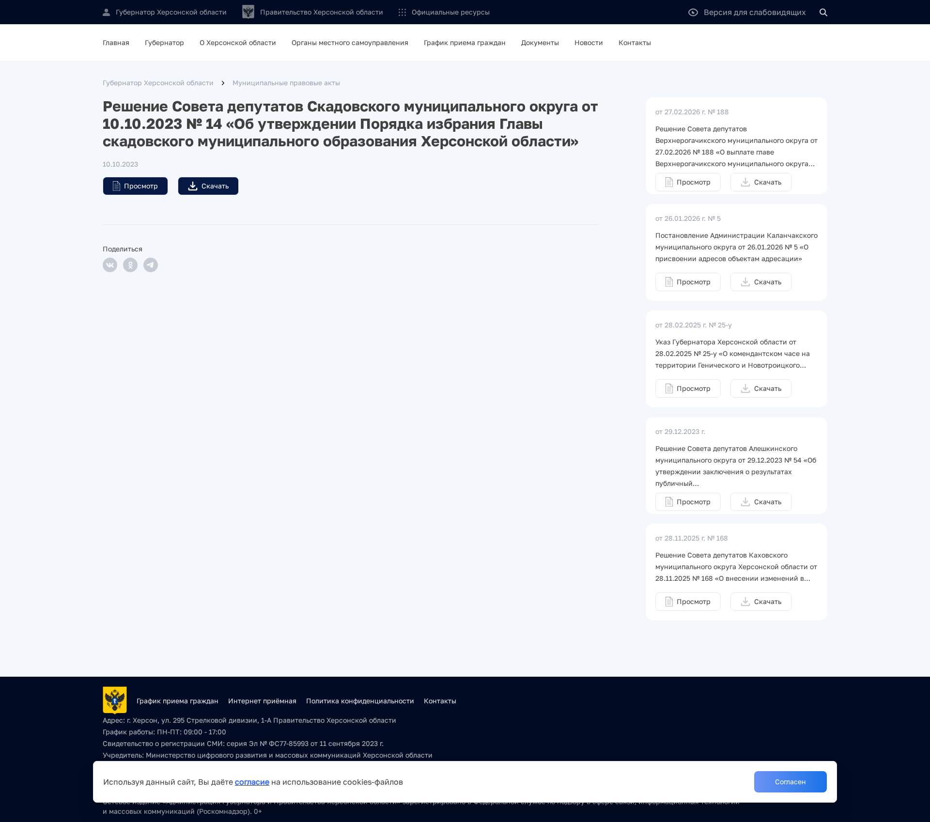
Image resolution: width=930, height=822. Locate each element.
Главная (116, 42)
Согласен (790, 781)
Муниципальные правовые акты (286, 82)
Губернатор (164, 42)
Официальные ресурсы (451, 12)
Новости (588, 42)
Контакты (635, 42)
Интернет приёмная (262, 701)
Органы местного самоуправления (350, 42)
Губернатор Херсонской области (158, 82)
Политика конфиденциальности (360, 701)
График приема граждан (465, 42)
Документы (540, 42)
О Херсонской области (238, 42)
